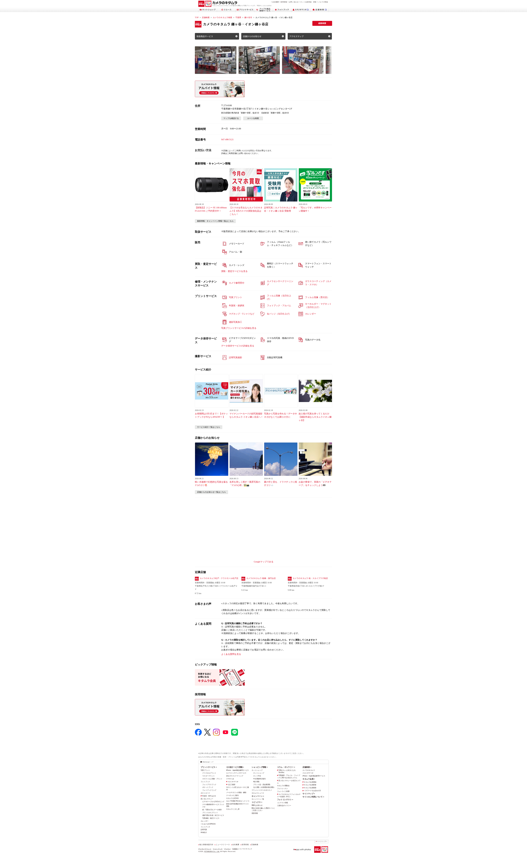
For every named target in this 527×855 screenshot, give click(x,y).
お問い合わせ (294, 2)
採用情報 (284, 2)
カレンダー (204, 821)
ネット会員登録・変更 (308, 2)
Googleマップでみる (263, 562)
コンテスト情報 (282, 803)
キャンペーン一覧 (258, 799)
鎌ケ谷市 (248, 17)
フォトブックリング (209, 790)
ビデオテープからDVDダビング (213, 802)
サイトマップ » (308, 794)
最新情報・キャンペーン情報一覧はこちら (215, 221)
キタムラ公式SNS (232, 798)
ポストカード (205, 793)
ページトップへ (322, 841)
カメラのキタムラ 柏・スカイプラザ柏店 (310, 578)
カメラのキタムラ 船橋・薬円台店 (261, 578)
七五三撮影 (231, 785)
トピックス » (257, 802)
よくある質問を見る (231, 654)
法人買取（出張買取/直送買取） (264, 787)
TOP (197, 17)
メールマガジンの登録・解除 (236, 792)
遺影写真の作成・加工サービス (213, 815)
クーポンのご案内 (232, 795)
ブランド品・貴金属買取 (261, 785)
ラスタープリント (208, 776)
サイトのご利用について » (313, 797)
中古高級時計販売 (259, 779)
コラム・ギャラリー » (286, 767)
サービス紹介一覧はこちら (208, 427)
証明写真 (204, 830)
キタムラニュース (258, 793)
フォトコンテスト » (285, 799)
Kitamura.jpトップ (208, 762)
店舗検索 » (306, 767)
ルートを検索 (253, 118)
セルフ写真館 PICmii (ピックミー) (237, 801)
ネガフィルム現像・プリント (212, 779)
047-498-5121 (227, 139)
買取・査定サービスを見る (234, 271)
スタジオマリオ (233, 782)
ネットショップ (257, 770)
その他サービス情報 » (235, 767)
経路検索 (322, 23)
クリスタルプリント (209, 773)
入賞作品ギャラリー (284, 806)
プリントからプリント (210, 813)
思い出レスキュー (207, 799)
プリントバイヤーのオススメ (262, 790)
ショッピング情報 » (260, 767)
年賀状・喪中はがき (209, 796)
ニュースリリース (223, 845)
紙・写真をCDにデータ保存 (212, 810)
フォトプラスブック (209, 785)
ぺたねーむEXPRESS (208, 824)
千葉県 (238, 17)
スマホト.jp (230, 779)
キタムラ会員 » (308, 779)
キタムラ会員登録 (310, 782)
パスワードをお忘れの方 (312, 791)
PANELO (204, 832)
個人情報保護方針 (206, 845)
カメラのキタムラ (308, 770)
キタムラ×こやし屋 (232, 809)
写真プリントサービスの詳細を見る (238, 328)
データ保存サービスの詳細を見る (237, 346)
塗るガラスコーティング (234, 776)
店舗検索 (206, 17)
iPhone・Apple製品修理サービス (237, 770)
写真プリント (205, 770)
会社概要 (275, 2)
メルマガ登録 (323, 2)
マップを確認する (231, 118)
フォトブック (205, 782)
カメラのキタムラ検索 (222, 17)
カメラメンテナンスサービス (236, 773)
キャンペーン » (258, 796)
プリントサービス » (209, 767)
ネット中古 (257, 776)
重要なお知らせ (257, 805)
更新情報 (255, 813)
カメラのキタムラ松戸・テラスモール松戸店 (219, 578)
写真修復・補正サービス (210, 818)
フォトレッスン (282, 788)
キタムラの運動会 (283, 786)
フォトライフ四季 (283, 791)
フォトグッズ (205, 827)
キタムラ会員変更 (310, 785)
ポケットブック (207, 787)
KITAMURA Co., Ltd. (212, 851)
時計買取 (256, 782)
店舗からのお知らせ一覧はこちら (211, 492)
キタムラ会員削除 (310, 788)
